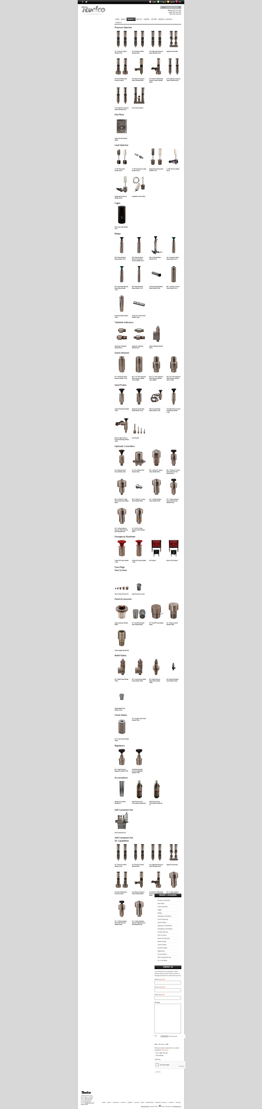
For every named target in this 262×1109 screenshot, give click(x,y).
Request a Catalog (165, 19)
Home (117, 19)
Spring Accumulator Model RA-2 (120, 802)
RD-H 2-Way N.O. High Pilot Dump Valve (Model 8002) (122, 500)
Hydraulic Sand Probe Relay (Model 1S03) (138, 409)
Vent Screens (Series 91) (122, 594)
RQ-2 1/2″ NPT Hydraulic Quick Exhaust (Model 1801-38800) (156, 378)
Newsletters (149, 1102)
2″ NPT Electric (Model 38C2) (173, 169)
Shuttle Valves (162, 948)
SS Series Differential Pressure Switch (121, 79)
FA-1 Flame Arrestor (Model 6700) (172, 623)
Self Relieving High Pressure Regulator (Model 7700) (137, 771)
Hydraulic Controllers (165, 926)
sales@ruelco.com (89, 1102)
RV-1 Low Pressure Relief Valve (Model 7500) (139, 680)
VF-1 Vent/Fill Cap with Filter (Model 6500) (138, 623)
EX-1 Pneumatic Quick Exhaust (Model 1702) (121, 377)
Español (172, 2)
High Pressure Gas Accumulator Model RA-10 (156, 803)
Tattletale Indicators (164, 916)
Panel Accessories (164, 938)
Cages (160, 910)
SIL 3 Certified (162, 960)
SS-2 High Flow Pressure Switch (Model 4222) (156, 52)
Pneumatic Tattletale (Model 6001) (120, 347)
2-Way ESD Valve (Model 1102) (122, 561)
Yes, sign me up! (162, 1053)
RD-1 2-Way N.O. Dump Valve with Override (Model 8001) (173, 471)
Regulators (161, 951)
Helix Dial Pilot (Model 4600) (121, 139)
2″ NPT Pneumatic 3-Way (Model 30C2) (139, 169)
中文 (179, 2)
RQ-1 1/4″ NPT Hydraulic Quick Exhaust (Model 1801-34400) (139, 378)
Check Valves (162, 945)
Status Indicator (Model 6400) (121, 623)
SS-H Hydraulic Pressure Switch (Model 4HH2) (173, 79)
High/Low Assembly (172, 51)
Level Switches (163, 907)
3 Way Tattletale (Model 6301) (156, 347)
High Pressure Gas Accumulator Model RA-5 (139, 802)
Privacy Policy (84, 1104)
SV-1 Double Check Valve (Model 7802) (139, 719)
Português (163, 2)
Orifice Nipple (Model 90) (122, 650)
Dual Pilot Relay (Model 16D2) (121, 316)
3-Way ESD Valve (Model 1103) (139, 561)
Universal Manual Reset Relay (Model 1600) (156, 287)
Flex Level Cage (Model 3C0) (121, 227)
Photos (139, 19)
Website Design (145, 1106)
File (156, 1036)
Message (157, 1002)
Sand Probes (135, 438)
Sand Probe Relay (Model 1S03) (122, 409)
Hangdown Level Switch (138, 196)
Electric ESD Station (172, 560)
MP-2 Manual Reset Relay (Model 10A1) (120, 258)
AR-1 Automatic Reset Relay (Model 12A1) (173, 258)
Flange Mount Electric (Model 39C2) (121, 197)
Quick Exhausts (163, 919)
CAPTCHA (157, 1059)
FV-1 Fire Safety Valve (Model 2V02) (138, 471)
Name (160, 979)
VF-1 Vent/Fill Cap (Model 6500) (156, 623)
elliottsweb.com (177, 1106)
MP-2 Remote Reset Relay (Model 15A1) (137, 287)
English (154, 2)
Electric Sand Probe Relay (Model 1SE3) (154, 409)
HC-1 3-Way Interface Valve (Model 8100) (155, 500)
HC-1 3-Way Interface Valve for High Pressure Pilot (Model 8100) (121, 529)
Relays (160, 913)
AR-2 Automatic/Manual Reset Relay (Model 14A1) (121, 288)
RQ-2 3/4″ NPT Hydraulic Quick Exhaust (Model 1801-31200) (173, 378)
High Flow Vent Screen (138, 594)
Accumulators (162, 954)
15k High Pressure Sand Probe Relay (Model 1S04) (173, 410)
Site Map (178, 1102)
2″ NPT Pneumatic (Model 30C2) (120, 169)
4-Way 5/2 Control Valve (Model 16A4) (139, 316)
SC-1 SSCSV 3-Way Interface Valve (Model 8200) (138, 529)
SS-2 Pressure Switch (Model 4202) (138, 52)
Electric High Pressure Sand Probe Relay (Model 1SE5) (122, 439)
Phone (160, 987)
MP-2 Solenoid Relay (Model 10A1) (155, 258)
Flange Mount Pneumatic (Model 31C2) (156, 169)
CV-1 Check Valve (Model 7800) (122, 739)
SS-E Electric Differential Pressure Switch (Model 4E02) (156, 80)
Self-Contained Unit (120, 833)
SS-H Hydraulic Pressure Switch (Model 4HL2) (122, 108)
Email (159, 994)
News (142, 1102)
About (123, 19)
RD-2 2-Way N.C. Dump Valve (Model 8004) (138, 500)
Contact (118, 22)
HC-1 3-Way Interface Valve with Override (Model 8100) (173, 500)
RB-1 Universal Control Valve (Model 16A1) (173, 287)
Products (131, 19)
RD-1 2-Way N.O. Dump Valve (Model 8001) (155, 471)
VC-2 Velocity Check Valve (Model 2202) (120, 471)
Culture (154, 19)
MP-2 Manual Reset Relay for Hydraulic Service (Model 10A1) (138, 259)
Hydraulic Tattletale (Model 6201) (137, 347)
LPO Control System (137, 108)
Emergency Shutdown (165, 929)
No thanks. (160, 1055)
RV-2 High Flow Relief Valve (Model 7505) (172, 680)
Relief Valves (162, 941)
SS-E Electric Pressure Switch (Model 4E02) (138, 79)
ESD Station (152, 560)
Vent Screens (162, 935)
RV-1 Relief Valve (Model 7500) (121, 680)
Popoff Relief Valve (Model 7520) (120, 709)
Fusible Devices (163, 932)
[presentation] (170, 1065)
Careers (146, 19)
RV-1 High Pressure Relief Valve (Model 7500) (154, 680)
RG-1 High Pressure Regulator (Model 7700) (121, 770)
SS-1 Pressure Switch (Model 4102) (121, 52)
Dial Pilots (161, 903)
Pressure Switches (164, 900)
